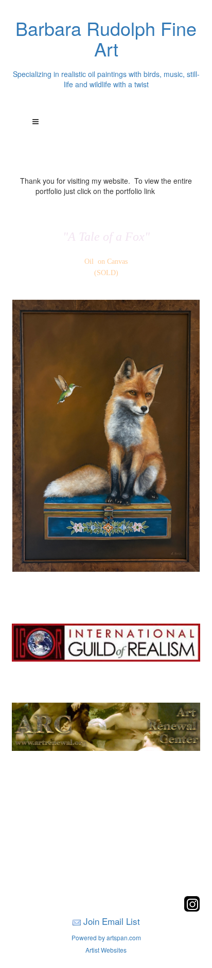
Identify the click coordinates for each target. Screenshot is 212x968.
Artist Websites (106, 949)
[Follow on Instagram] (192, 908)
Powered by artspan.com (106, 937)
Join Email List (111, 921)
